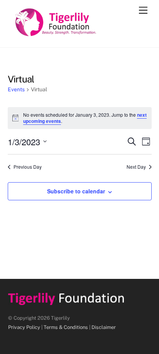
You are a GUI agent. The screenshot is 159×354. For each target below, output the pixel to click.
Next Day (136, 167)
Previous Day (28, 167)
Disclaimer (103, 327)
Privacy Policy (24, 327)
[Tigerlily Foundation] (72, 33)
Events (16, 89)
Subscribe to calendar (76, 191)
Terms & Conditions (66, 327)
